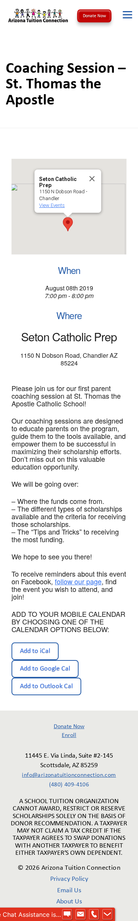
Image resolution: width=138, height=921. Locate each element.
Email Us (69, 890)
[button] (68, 224)
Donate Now (94, 15)
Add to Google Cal (45, 668)
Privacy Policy (69, 879)
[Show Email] (80, 914)
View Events (52, 205)
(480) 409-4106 (69, 785)
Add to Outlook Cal (46, 686)
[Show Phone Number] (94, 914)
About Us (69, 901)
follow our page (78, 581)
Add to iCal (35, 651)
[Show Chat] (67, 914)
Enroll (69, 735)
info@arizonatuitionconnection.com (69, 775)
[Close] (92, 179)
